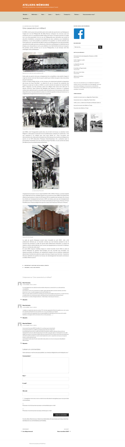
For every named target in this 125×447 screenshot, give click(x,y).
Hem (42, 14)
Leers (49, 14)
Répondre (25, 299)
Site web (25, 391)
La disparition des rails (79, 64)
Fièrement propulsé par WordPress (37, 443)
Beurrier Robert (27, 323)
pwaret (36, 26)
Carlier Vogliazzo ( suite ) (79, 60)
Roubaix (25, 14)
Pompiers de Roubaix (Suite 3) (94, 102)
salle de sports (35, 267)
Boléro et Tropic (88, 105)
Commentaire (27, 356)
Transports (67, 14)
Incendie (27, 267)
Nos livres (25, 18)
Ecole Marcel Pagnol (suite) (80, 68)
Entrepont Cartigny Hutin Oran (34, 265)
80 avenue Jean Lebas (79, 72)
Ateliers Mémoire (36, 4)
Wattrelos (34, 14)
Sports (57, 14)
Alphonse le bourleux (78, 76)
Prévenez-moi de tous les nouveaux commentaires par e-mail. (39, 405)
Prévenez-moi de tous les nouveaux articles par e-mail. (37, 410)
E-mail (25, 383)
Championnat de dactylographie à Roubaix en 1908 (85, 56)
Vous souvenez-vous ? (89, 14)
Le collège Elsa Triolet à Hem (91, 97)
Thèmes (76, 14)
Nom (24, 375)
